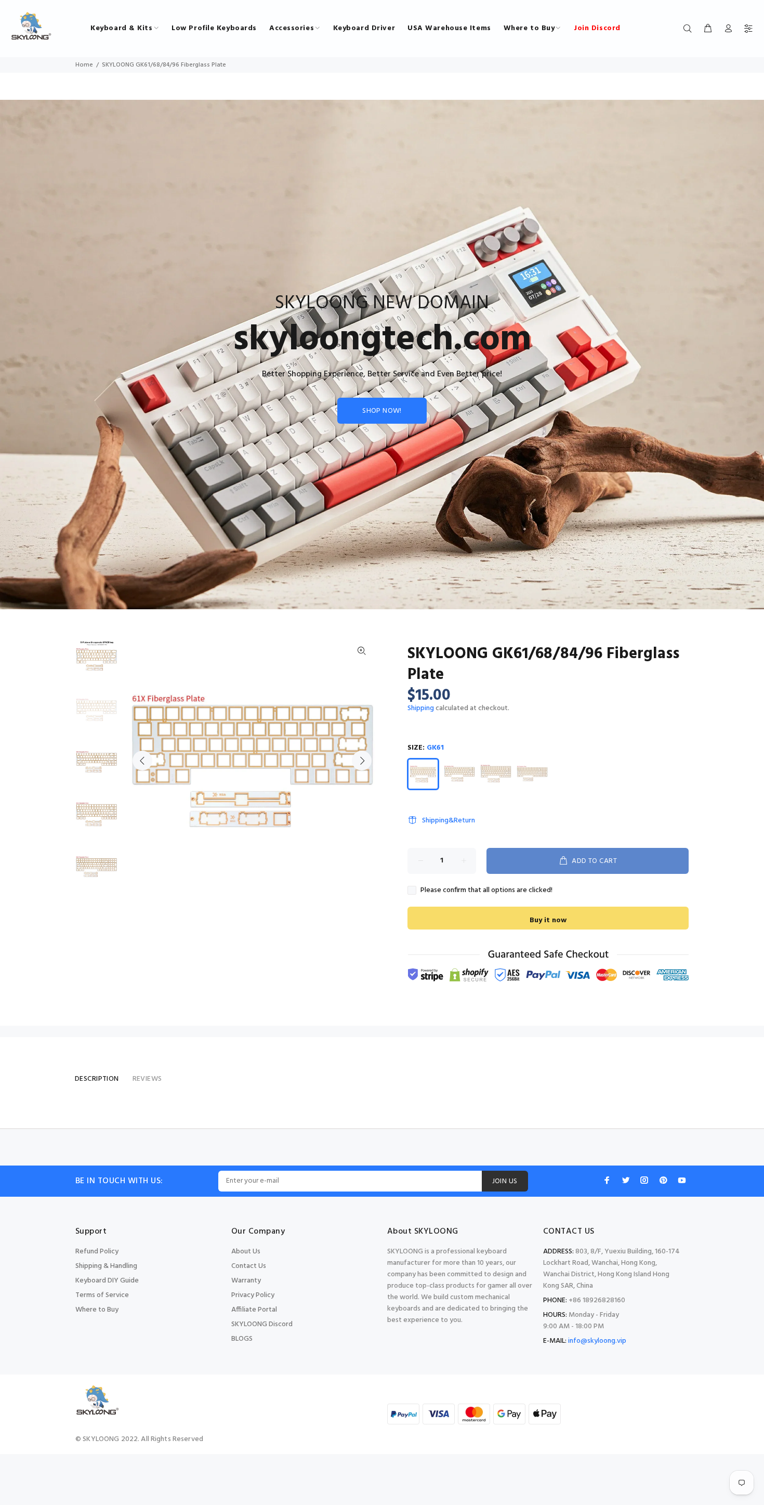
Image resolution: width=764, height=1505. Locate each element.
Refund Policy (96, 1252)
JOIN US (505, 1181)
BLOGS (242, 1339)
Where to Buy (96, 1310)
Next (362, 760)
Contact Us (248, 1266)
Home (84, 65)
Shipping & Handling (106, 1266)
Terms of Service (102, 1295)
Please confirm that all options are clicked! (486, 890)
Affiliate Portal (254, 1310)
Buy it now (548, 920)
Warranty (246, 1281)
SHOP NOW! (382, 411)
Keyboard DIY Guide (107, 1281)
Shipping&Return (448, 821)
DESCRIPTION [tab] (97, 1079)
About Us (245, 1252)
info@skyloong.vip (597, 1341)
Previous (142, 760)
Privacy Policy (252, 1295)
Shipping (420, 708)
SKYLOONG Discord (262, 1324)
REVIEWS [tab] (147, 1079)
